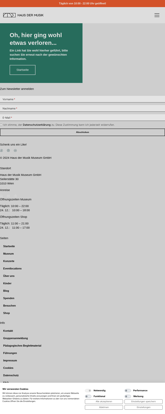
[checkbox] (88, 390)
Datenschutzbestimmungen (67, 386)
